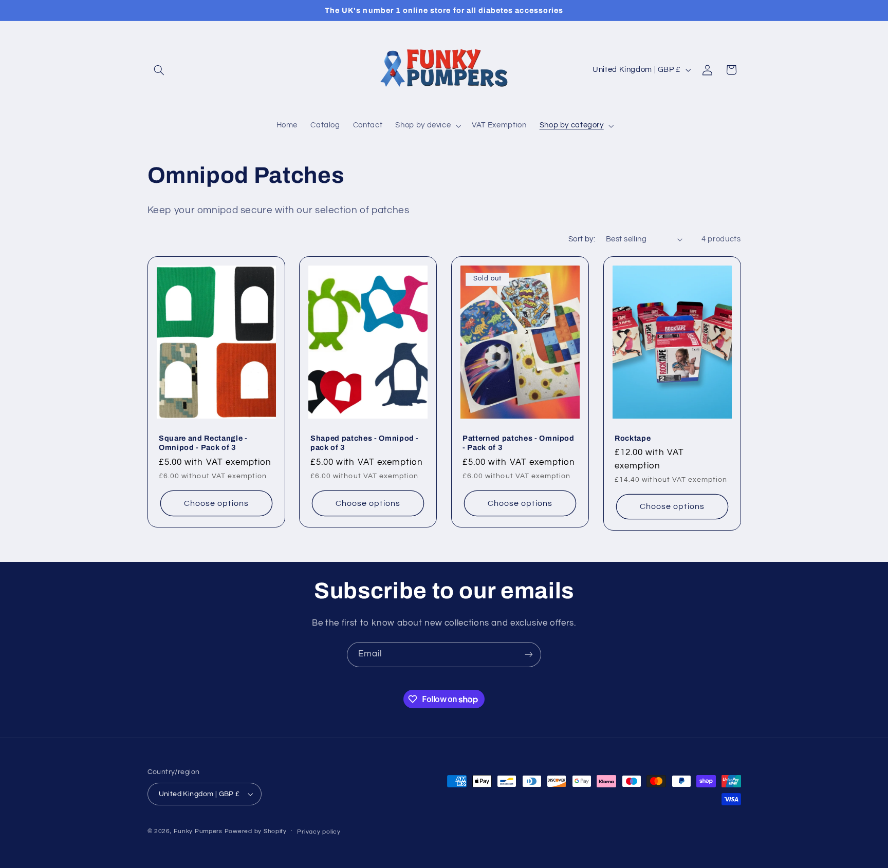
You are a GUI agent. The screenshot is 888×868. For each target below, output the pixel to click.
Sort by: (581, 239)
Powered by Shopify (256, 831)
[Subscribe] (529, 654)
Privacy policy (318, 832)
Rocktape (633, 438)
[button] (159, 70)
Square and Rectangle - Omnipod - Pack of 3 (203, 442)
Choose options (216, 503)
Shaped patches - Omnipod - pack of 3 (364, 442)
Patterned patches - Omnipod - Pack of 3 (518, 442)
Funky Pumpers (198, 831)
